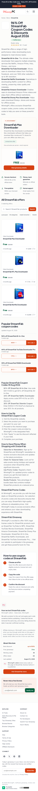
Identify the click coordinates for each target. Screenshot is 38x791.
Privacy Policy (7, 741)
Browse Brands (7, 723)
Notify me (29, 690)
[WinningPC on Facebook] (4, 756)
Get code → (31, 343)
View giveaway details (19, 168)
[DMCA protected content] (24, 787)
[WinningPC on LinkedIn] (19, 756)
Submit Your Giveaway (27, 722)
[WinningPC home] (9, 11)
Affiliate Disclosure (8, 747)
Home (3, 18)
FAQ (3, 735)
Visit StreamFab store (19, 671)
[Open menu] (34, 11)
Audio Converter (25, 215)
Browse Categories (8, 726)
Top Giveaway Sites (8, 720)
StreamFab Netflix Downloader (15, 305)
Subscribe (30, 770)
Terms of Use (6, 738)
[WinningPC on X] (9, 756)
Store (8, 18)
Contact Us (23, 716)
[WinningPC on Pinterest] (14, 756)
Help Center (6, 744)
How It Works (24, 725)
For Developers (25, 719)
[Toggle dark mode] (28, 11)
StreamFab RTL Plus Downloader (15, 272)
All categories (13, 215)
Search (32, 209)
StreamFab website (17, 419)
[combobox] (17, 209)
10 (34, 282)
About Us (23, 713)
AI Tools (4, 713)
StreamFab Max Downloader (14, 239)
